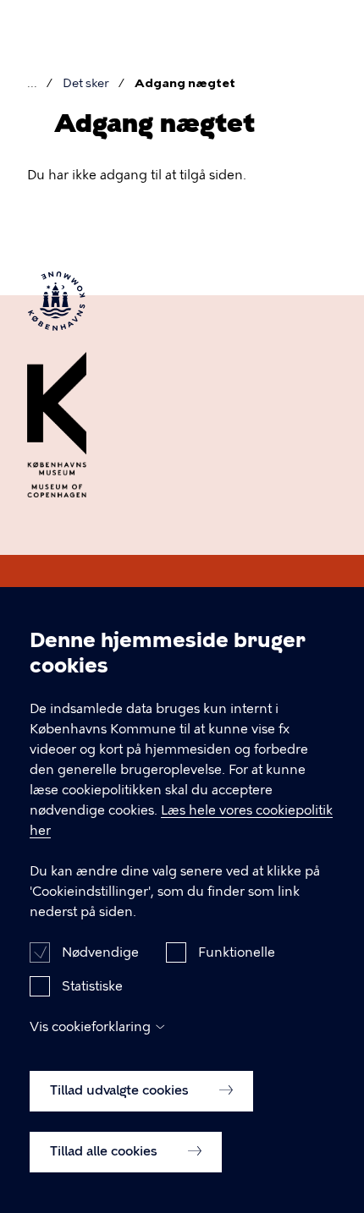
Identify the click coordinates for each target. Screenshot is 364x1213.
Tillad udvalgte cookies (121, 1090)
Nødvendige (100, 952)
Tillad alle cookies (105, 1151)
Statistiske (92, 986)
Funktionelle (236, 952)
